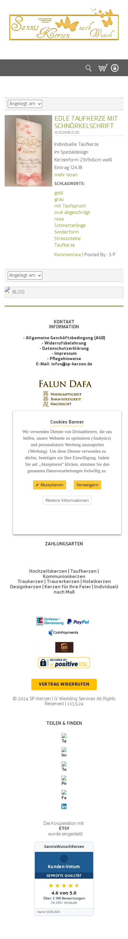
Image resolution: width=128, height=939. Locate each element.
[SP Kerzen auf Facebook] (64, 795)
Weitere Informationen (67, 500)
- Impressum (64, 353)
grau (59, 199)
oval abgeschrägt (72, 212)
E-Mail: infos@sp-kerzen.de (64, 364)
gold (58, 193)
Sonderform (66, 232)
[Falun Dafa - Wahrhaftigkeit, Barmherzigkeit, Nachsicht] (64, 402)
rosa (59, 219)
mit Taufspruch (70, 206)
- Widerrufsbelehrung (64, 343)
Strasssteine (67, 239)
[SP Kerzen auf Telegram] (64, 738)
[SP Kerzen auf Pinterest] (64, 781)
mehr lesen (66, 175)
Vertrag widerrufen (64, 684)
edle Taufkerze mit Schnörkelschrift (86, 122)
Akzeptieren (51, 485)
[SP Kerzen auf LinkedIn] (64, 806)
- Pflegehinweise (64, 358)
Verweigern (87, 485)
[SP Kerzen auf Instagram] (64, 752)
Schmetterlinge (70, 226)
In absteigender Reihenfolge (48, 104)
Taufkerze (64, 245)
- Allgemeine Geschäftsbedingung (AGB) (64, 337)
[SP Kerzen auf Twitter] (64, 767)
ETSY (64, 828)
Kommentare (67, 255)
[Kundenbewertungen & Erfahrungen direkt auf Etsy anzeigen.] (64, 879)
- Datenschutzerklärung (64, 348)
